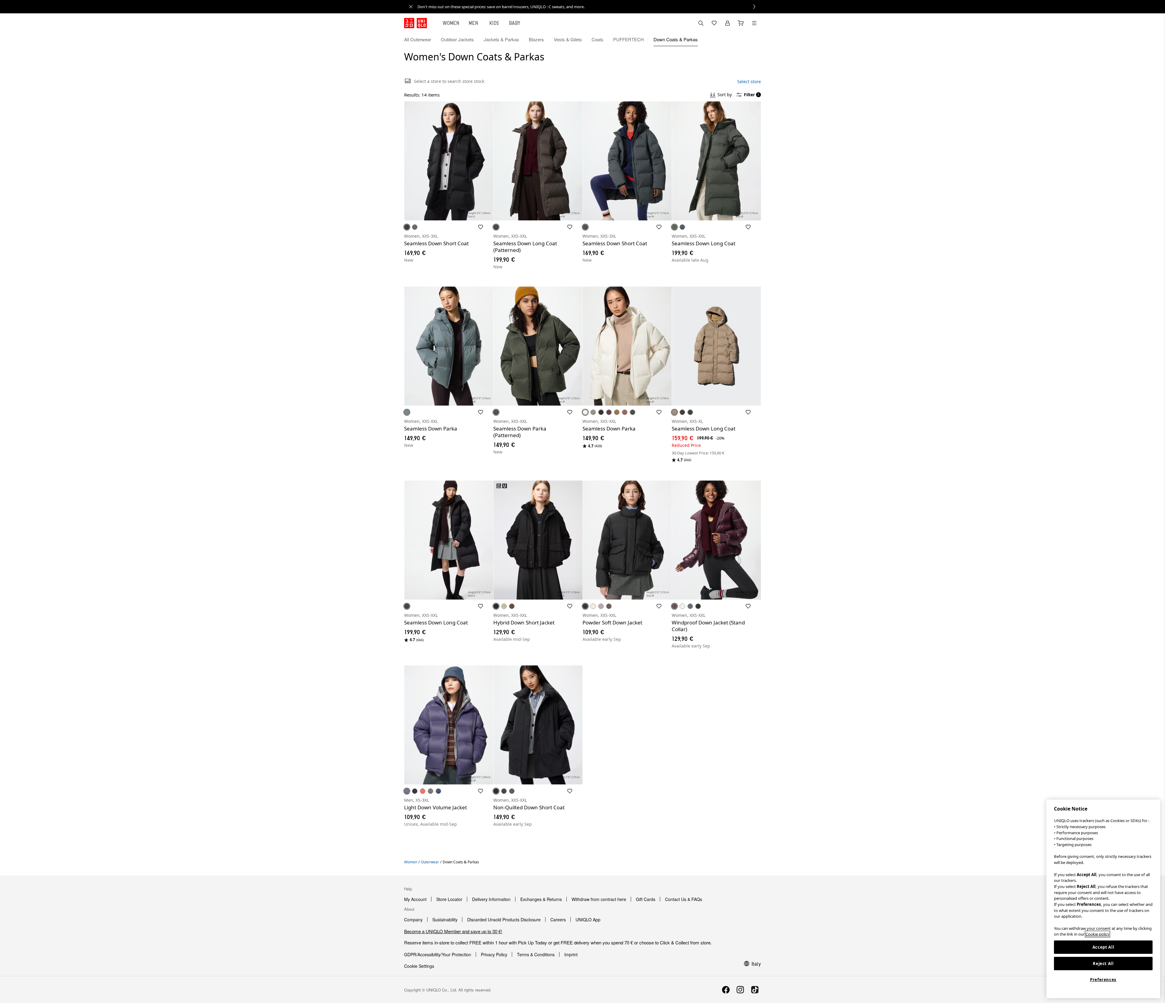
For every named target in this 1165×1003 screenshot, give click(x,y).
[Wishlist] (714, 23)
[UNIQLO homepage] (415, 23)
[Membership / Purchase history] (727, 23)
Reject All (1103, 963)
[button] (754, 39)
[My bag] (741, 23)
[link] (589, 6)
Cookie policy (1097, 934)
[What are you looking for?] (700, 23)
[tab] (451, 23)
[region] (1103, 899)
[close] (410, 6)
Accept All (1103, 947)
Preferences (1103, 979)
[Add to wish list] (480, 227)
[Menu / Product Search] (754, 23)
